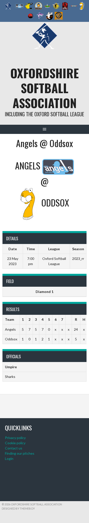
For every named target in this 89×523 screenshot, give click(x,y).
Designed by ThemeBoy (18, 508)
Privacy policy (15, 438)
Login (9, 458)
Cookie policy (15, 443)
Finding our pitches (19, 453)
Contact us (13, 448)
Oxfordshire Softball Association (44, 88)
